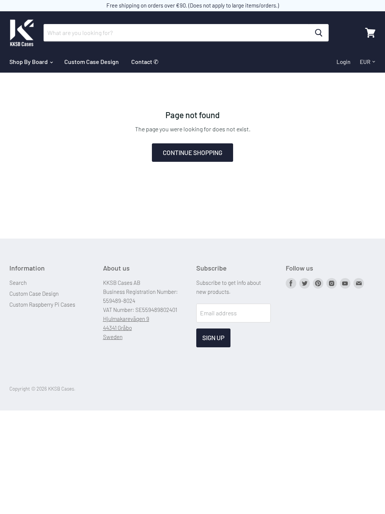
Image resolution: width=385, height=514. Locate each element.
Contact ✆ (144, 61)
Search (18, 282)
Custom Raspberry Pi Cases (42, 304)
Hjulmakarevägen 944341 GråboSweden (126, 327)
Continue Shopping (192, 152)
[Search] (319, 32)
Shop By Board (29, 61)
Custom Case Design (91, 61)
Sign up (213, 337)
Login (343, 61)
